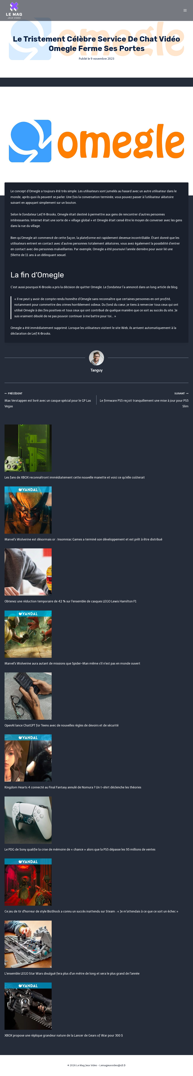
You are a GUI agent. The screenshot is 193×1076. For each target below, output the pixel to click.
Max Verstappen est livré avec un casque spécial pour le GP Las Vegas (48, 400)
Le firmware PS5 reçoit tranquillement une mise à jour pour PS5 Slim (144, 400)
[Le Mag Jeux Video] (14, 10)
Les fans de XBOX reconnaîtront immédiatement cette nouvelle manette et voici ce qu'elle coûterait (75, 477)
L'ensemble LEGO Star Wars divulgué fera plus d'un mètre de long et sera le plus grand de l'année (72, 973)
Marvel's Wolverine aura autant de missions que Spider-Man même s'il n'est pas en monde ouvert (72, 663)
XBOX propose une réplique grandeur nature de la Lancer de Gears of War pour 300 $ (64, 1035)
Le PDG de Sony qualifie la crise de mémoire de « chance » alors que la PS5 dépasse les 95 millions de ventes (80, 849)
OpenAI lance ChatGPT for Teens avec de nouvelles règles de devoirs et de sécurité (62, 725)
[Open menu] (185, 10)
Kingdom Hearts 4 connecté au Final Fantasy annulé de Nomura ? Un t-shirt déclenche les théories (73, 787)
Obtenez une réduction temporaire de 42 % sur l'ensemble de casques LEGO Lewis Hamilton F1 (70, 601)
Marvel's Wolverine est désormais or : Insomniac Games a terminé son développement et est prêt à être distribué (83, 539)
